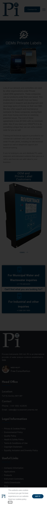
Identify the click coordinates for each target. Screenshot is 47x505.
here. (10, 502)
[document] (23, 252)
